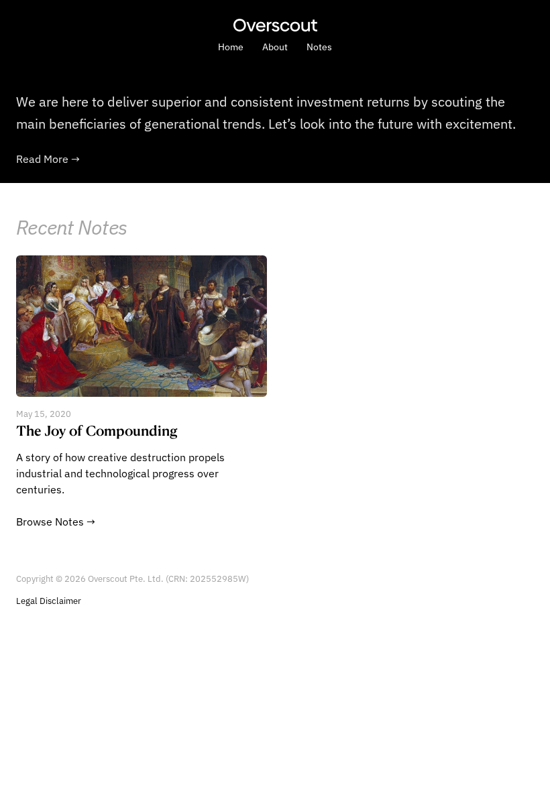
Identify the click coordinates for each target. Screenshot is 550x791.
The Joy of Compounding (97, 430)
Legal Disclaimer (48, 601)
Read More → (48, 159)
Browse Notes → (55, 521)
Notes (319, 47)
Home (230, 47)
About (275, 47)
